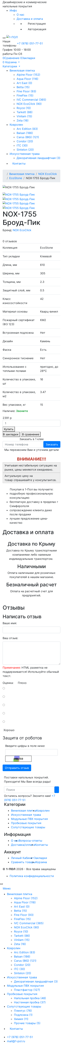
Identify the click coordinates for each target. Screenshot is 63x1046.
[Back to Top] (1, 883)
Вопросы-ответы (30, 840)
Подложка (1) (23, 1015)
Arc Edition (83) (27, 128)
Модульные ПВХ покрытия (29, 819)
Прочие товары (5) (27, 1023)
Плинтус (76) (23, 1010)
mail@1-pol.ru (16, 1041)
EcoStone (15, 178)
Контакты (19, 163)
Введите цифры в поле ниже (25, 746)
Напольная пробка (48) (30, 998)
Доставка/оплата (23, 844)
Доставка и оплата (30, 18)
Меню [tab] (7, 888)
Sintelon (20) (25, 149)
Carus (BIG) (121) (28, 137)
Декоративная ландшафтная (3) (38, 158)
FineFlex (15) (25, 95)
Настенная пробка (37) (30, 1002)
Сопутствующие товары (28, 827)
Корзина (41, 862)
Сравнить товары (23, 862)
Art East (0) (24, 83)
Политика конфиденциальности (32, 876)
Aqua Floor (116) (27, 79)
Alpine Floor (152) (28, 74)
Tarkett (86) (25, 112)
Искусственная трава (25, 153)
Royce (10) (24, 108)
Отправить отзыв (17, 768)
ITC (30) (22, 145)
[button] (11, 62)
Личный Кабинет (22, 858)
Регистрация (37, 23)
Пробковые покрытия (26, 823)
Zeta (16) (23, 120)
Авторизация (37, 29)
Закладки (40, 858)
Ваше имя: (10, 623)
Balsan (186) (25, 133)
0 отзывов (10, 241)
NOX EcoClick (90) (29, 104)
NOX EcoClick (47, 174)
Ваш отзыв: (10, 638)
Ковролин (16, 124)
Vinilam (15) (24, 116)
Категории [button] (10, 66)
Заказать (52, 444)
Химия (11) (21, 1019)
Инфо (13, 10)
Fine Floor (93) (26, 91)
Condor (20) (25, 141)
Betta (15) (23, 87)
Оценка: (8, 683)
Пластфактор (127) (27, 990)
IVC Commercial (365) (31, 99)
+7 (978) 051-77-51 (30, 43)
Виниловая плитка (22, 70)
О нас (20, 14)
